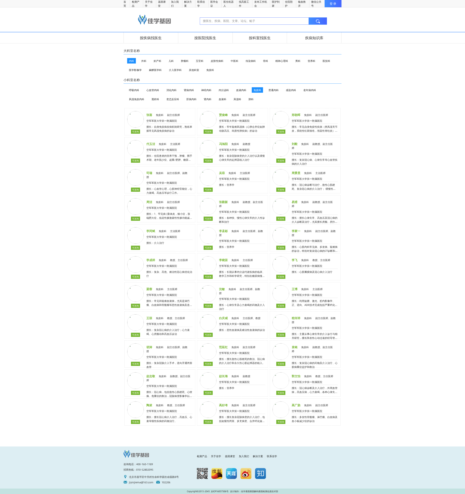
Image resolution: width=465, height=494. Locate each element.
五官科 (199, 61)
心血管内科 (152, 90)
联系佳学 (272, 456)
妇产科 (157, 61)
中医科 (234, 61)
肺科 (251, 99)
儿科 (171, 61)
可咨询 (135, 131)
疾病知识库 (314, 37)
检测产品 (202, 456)
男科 (297, 61)
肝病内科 (191, 99)
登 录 (333, 3)
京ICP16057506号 (220, 491)
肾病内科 (189, 90)
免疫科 (210, 70)
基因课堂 (230, 456)
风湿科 (237, 99)
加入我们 (244, 456)
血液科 (222, 99)
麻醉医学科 (155, 70)
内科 (131, 61)
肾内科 (207, 99)
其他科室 (194, 70)
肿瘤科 (185, 61)
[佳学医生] (154, 20)
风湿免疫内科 (136, 99)
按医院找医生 (205, 37)
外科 (143, 61)
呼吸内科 (134, 90)
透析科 (155, 99)
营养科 (311, 61)
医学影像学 (135, 70)
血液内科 (241, 90)
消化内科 (171, 90)
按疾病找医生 (151, 37)
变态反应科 (172, 99)
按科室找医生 (260, 37)
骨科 (265, 61)
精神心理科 (281, 61)
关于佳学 (216, 456)
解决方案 (258, 456)
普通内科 (273, 90)
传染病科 (251, 61)
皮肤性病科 (217, 61)
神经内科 (206, 90)
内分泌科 (224, 90)
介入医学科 (175, 70)
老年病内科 (309, 90)
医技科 (326, 61)
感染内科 (291, 90)
